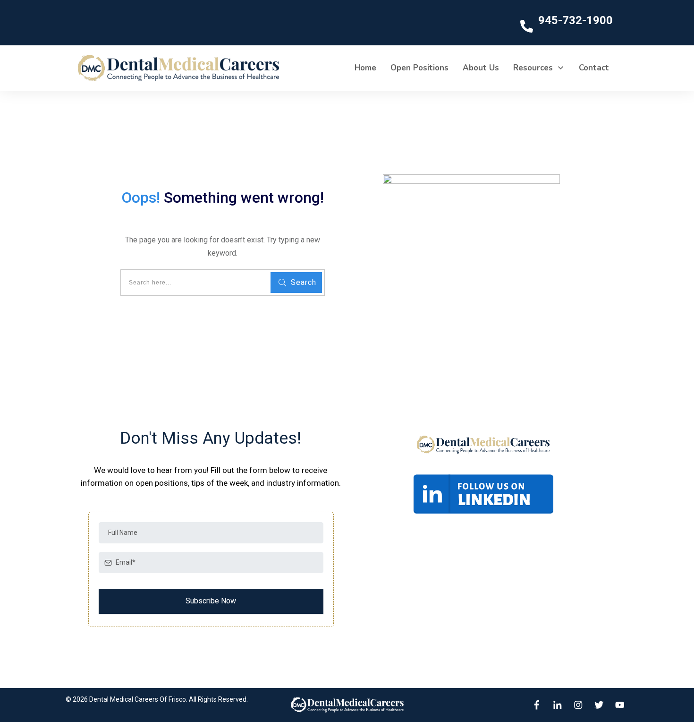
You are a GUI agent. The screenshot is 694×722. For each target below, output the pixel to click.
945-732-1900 (575, 20)
